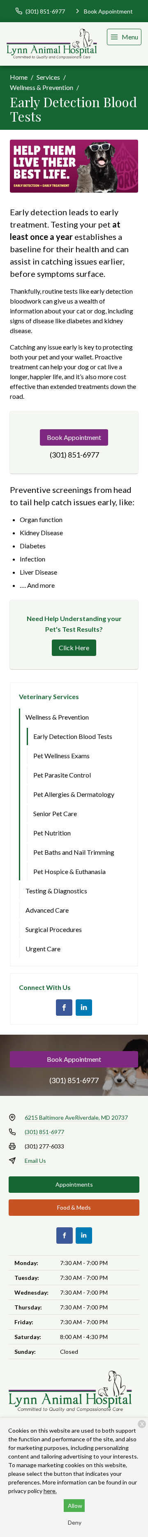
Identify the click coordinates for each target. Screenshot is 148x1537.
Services (48, 77)
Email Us (35, 1160)
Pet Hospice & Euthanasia (69, 871)
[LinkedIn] (84, 1007)
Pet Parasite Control (62, 775)
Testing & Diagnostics (56, 891)
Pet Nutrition (52, 833)
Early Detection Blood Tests (72, 736)
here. (50, 1490)
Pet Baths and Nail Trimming (73, 852)
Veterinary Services (49, 696)
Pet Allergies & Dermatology (73, 794)
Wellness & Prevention (41, 87)
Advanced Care (47, 910)
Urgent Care (42, 949)
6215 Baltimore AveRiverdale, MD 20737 (76, 1117)
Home (19, 77)
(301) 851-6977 (74, 454)
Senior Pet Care (55, 813)
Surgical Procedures (53, 929)
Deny (74, 1522)
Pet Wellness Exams (61, 755)
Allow (75, 1505)
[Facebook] (64, 1007)
